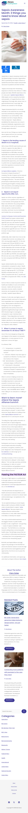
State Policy (5, 775)
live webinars (5, 452)
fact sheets (22, 559)
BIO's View (4, 732)
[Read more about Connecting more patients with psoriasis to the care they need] (14, 659)
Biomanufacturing (7, 741)
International (5, 762)
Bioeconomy (5, 736)
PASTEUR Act (11, 486)
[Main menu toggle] (24, 3)
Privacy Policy (14, 786)
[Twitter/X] (14, 802)
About (14, 783)
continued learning (7, 454)
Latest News (21, 23)
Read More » (9, 648)
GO (23, 711)
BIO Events (4, 723)
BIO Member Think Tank (8, 728)
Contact (14, 793)
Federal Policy (5, 754)
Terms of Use (14, 790)
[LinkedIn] (19, 802)
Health (16, 23)
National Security (6, 771)
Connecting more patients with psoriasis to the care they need (13, 672)
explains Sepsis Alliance (17, 95)
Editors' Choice (6, 749)
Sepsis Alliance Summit (11, 414)
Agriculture (5, 719)
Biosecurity (5, 745)
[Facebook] (9, 802)
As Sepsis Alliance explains (9, 171)
